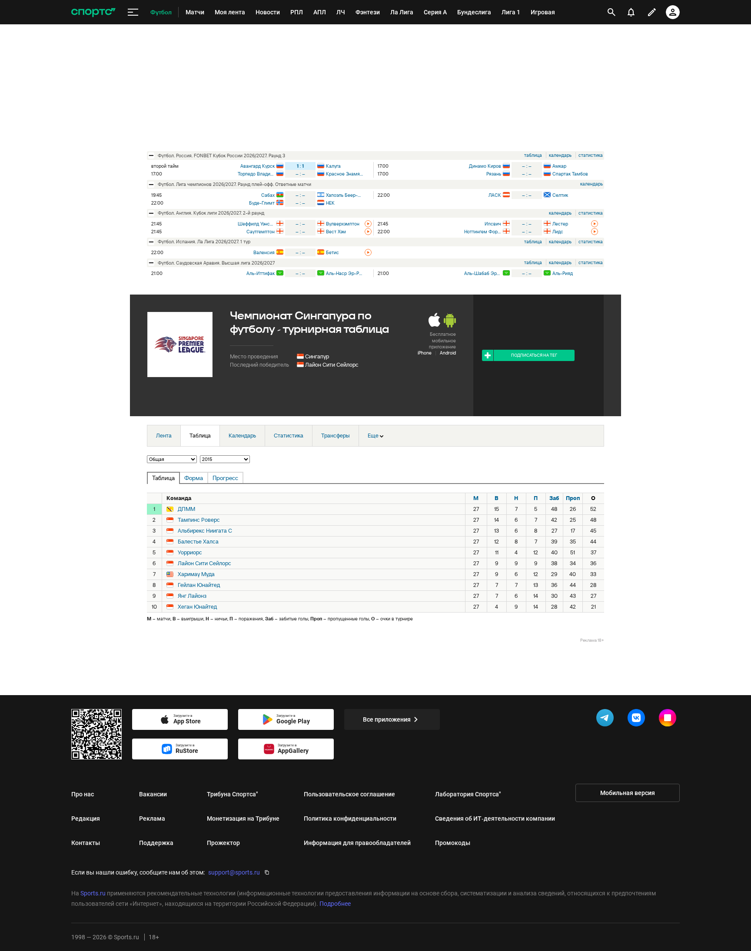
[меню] (133, 12)
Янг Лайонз (192, 596)
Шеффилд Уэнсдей (256, 224)
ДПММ (186, 509)
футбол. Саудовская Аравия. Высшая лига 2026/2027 (216, 263)
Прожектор (223, 842)
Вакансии (153, 794)
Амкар (559, 166)
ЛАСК (494, 195)
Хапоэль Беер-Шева (344, 195)
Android (448, 353)
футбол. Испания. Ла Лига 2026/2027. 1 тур (204, 242)
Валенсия (264, 252)
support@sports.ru (234, 872)
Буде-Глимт (262, 203)
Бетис (332, 252)
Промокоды (452, 842)
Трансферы (335, 435)
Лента (164, 435)
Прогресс (225, 478)
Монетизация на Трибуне (243, 818)
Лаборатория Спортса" (468, 794)
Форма (193, 478)
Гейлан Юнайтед (199, 585)
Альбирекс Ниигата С (205, 530)
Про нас (82, 794)
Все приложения (387, 719)
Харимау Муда (196, 574)
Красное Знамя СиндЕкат (344, 174)
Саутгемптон (260, 232)
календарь (560, 155)
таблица (533, 155)
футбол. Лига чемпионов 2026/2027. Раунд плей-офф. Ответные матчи (234, 184)
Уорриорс (190, 552)
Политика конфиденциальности (350, 818)
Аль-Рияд (562, 273)
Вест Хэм (336, 232)
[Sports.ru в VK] (638, 719)
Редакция (85, 818)
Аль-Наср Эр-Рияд (344, 273)
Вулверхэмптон (342, 224)
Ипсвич (493, 224)
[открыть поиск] (611, 12)
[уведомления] (631, 12)
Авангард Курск (257, 166)
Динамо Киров (485, 166)
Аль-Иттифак (260, 273)
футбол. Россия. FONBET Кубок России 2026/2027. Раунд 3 (221, 155)
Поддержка (156, 842)
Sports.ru (93, 893)
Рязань (493, 174)
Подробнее (335, 903)
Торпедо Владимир (256, 174)
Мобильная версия (627, 792)
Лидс (557, 232)
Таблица (200, 435)
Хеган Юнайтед (197, 606)
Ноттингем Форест (482, 232)
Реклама (152, 818)
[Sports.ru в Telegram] (606, 719)
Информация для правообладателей (357, 842)
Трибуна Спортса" (232, 794)
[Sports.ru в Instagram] (669, 719)
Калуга (333, 166)
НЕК (330, 203)
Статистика (288, 435)
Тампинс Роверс (199, 520)
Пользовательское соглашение (349, 794)
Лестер (560, 224)
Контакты (85, 842)
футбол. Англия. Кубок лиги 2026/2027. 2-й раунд (211, 213)
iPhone (425, 353)
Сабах (268, 195)
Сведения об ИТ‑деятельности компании (495, 818)
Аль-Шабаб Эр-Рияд (482, 273)
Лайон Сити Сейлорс (332, 364)
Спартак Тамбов (570, 174)
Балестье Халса (198, 541)
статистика (590, 155)
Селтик (560, 195)
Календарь (242, 435)
